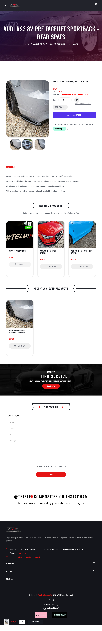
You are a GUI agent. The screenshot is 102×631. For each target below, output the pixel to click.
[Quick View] (9, 234)
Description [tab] (10, 167)
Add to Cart (60, 107)
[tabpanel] (51, 183)
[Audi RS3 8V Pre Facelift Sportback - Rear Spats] (15, 144)
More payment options (83, 104)
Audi (60, 92)
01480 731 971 (23, 553)
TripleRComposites (45, 595)
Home (26, 44)
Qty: (54, 100)
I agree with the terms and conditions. (52, 466)
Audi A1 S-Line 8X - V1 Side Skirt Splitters (81, 252)
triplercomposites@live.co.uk (29, 557)
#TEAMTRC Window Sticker (17, 251)
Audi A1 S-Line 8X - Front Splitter (48, 252)
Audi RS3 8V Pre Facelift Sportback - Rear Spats (17, 331)
